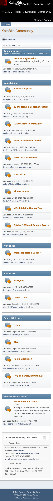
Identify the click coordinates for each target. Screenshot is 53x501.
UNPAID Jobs (20, 297)
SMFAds (17, 498)
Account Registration (25, 58)
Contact (27, 4)
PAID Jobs (19, 280)
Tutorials (7, 12)
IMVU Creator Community (28, 123)
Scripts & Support (23, 88)
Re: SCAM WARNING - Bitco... (14, 351)
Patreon (38, 4)
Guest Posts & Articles (25, 401)
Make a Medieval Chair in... (14, 184)
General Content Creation (28, 140)
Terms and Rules (25, 492)
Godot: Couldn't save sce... (13, 385)
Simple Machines (33, 495)
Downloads (29, 11)
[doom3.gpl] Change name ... (14, 217)
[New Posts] (8, 61)
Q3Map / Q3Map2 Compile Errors (31, 224)
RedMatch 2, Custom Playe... (14, 116)
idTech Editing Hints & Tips (28, 208)
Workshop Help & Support (27, 252)
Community (44, 11)
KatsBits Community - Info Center (21, 438)
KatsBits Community (17, 31)
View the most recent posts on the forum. (22, 459)
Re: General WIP (9, 150)
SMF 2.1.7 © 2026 (20, 495)
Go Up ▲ (36, 492)
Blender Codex (42, 20)
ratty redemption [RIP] (28, 150)
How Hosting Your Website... (14, 424)
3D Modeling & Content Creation (31, 106)
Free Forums (27, 498)
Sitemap (36, 498)
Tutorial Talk (20, 174)
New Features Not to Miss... (14, 368)
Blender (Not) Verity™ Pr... (13, 334)
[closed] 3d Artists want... (13, 307)
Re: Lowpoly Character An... (14, 290)
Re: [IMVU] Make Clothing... (14, 201)
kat (29, 72)
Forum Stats (14, 443)
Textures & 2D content (26, 157)
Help (15, 492)
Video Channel (21, 191)
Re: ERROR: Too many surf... (14, 234)
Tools (17, 11)
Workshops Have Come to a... (15, 262)
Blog (17, 4)
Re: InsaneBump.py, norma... (14, 167)
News (17, 324)
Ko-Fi (48, 4)
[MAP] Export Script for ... (13, 99)
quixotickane (18, 450)
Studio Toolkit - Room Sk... (13, 133)
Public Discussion (23, 358)
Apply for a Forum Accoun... (14, 72)
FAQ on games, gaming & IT (28, 375)
